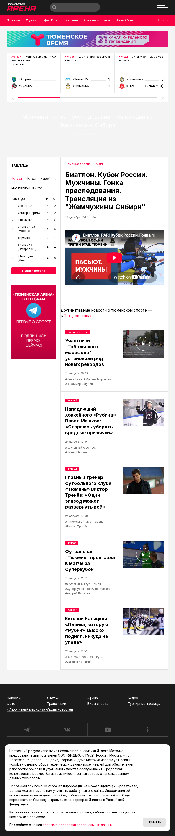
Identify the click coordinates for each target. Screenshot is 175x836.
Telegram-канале (79, 315)
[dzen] (148, 730)
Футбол (51, 20)
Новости (14, 698)
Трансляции (56, 704)
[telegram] (27, 730)
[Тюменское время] (87, 39)
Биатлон (70, 20)
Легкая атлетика (77, 332)
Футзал (32, 20)
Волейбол (124, 20)
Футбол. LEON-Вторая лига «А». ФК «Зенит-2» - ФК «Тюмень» (87, 81)
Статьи (53, 698)
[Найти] (54, 7)
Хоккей (13, 20)
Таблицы (20, 165)
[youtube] (108, 730)
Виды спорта (98, 704)
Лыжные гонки (97, 20)
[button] (12, 97)
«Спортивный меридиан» (27, 709)
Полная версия (33, 270)
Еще (161, 20)
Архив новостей (60, 709)
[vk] (67, 730)
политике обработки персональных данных (78, 825)
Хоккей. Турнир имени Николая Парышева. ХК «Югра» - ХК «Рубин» (33, 81)
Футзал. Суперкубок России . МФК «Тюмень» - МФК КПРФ (141, 81)
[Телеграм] (33, 322)
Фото (11, 704)
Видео (133, 698)
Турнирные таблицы (144, 704)
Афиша (93, 698)
